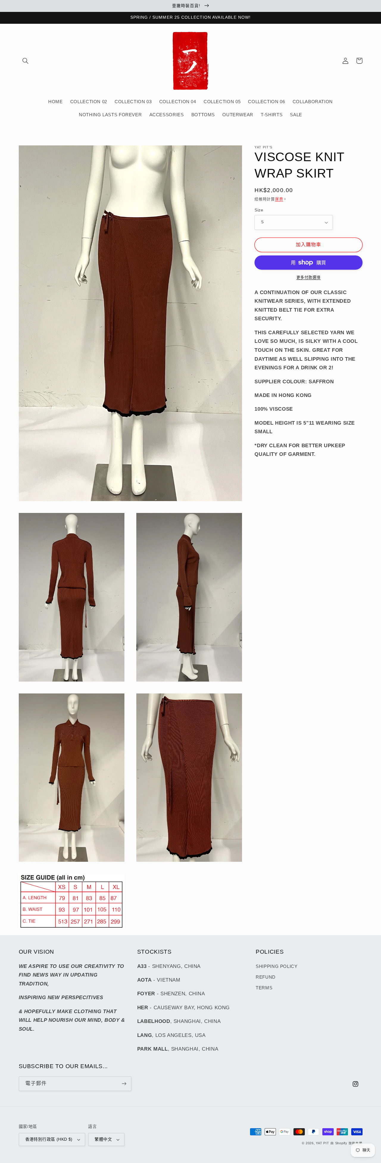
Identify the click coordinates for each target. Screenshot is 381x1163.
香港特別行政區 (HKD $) (49, 1139)
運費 (279, 199)
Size (258, 210)
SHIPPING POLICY (276, 966)
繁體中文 (103, 1139)
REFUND (266, 977)
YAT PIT (322, 1143)
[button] (25, 61)
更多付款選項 (308, 277)
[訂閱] (124, 1083)
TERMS (264, 987)
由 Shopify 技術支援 (346, 1143)
